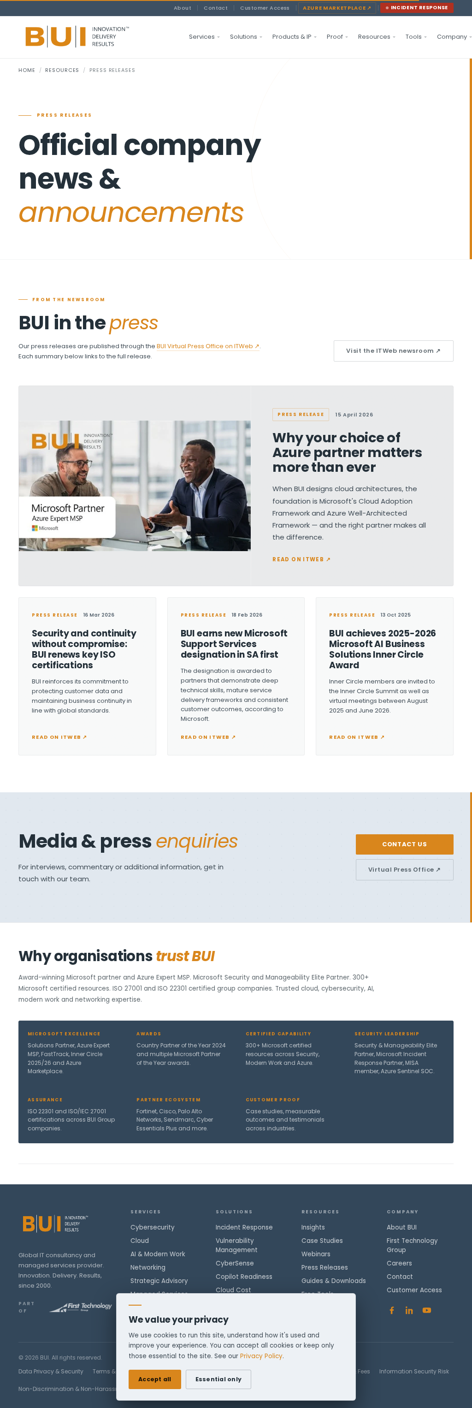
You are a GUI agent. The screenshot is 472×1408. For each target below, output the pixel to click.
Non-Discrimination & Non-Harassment (74, 1389)
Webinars (315, 1254)
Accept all (154, 1379)
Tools (414, 36)
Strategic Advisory (159, 1281)
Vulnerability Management (237, 1245)
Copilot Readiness (244, 1276)
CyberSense (235, 1263)
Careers (399, 1263)
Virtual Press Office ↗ (404, 869)
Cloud (139, 1240)
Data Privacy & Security (50, 1371)
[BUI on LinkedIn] (409, 1310)
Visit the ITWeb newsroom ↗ (393, 350)
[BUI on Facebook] (392, 1310)
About (182, 8)
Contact (216, 8)
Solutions (243, 36)
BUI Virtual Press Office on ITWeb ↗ (208, 346)
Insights (313, 1227)
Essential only (218, 1379)
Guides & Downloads (333, 1281)
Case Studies (322, 1240)
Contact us (404, 844)
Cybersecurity (152, 1227)
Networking (147, 1267)
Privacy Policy (261, 1356)
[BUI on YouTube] (427, 1310)
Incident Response (419, 7)
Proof (335, 36)
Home (26, 70)
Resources (374, 36)
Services (202, 36)
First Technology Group (412, 1245)
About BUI (402, 1227)
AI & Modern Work (157, 1254)
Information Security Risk (414, 1371)
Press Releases (324, 1267)
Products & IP (292, 36)
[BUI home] (92, 37)
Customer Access (265, 8)
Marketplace (337, 8)
